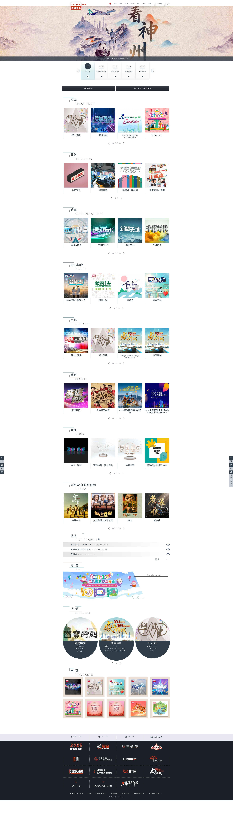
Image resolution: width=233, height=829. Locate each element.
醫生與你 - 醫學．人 (76, 300)
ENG (158, 4)
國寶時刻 (80, 643)
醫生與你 (157, 300)
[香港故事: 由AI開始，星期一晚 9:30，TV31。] (116, 33)
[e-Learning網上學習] (103, 759)
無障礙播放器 (139, 793)
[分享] (99, 736)
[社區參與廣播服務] (156, 759)
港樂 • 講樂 (76, 465)
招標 (90, 793)
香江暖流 (76, 190)
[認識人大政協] (138, 708)
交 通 (78, 737)
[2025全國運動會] (76, 747)
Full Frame (142, 71)
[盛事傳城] (116, 629)
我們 (149, 4)
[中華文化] (76, 771)
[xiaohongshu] (231, 468)
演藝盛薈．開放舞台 (103, 465)
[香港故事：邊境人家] (160, 708)
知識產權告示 (101, 793)
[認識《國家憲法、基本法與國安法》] (103, 771)
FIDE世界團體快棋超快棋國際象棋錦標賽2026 (157, 411)
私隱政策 (126, 793)
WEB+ (132, 4)
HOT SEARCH (86, 540)
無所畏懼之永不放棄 (103, 520)
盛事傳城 (157, 355)
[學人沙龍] (152, 629)
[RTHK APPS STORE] (76, 784)
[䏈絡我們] (126, 736)
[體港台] (103, 747)
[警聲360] (138, 687)
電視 (115, 4)
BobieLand (157, 135)
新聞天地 (130, 245)
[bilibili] (231, 465)
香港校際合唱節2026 (157, 465)
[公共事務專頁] (130, 759)
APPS (143, 4)
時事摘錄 (103, 190)
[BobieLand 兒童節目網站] (156, 747)
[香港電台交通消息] (72, 736)
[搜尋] (168, 3)
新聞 (126, 4)
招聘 (82, 793)
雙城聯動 (103, 135)
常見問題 (115, 793)
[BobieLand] (116, 587)
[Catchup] (98, 539)
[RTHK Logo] (77, 5)
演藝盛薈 (130, 465)
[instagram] (231, 461)
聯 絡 (132, 737)
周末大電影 (76, 355)
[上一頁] (77, 70)
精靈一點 (103, 300)
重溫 (138, 4)
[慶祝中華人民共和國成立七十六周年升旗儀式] (116, 708)
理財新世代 (103, 245)
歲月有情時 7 (115, 71)
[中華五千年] (130, 784)
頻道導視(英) (128, 71)
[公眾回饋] (151, 737)
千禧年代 (157, 245)
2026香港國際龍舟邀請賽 (130, 411)
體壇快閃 (76, 410)
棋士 (130, 520)
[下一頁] (154, 70)
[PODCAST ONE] (103, 784)
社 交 (105, 737)
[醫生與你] (116, 687)
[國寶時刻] (80, 629)
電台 (120, 4)
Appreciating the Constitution (130, 136)
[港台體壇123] (73, 687)
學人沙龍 (87, 71)
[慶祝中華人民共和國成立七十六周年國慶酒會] (94, 708)
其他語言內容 (154, 793)
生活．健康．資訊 (101, 71)
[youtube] (231, 458)
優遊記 (130, 300)
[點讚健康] (130, 747)
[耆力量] (130, 771)
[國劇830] (76, 759)
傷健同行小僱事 (157, 190)
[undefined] (110, 3)
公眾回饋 (158, 737)
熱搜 (74, 536)
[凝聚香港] (160, 687)
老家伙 (157, 520)
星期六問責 (76, 245)
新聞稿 (73, 793)
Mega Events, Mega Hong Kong (130, 356)
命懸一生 (76, 520)
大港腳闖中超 (103, 410)
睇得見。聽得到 (130, 190)
